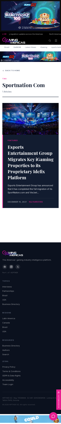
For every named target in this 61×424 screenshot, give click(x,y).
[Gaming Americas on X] (17, 266)
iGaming (43, 47)
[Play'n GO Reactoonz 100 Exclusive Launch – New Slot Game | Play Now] (30, 56)
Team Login (7, 384)
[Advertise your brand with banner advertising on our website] (30, 419)
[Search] (50, 41)
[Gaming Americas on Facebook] (4, 266)
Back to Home (12, 70)
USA (4, 300)
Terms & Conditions (11, 371)
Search (5, 354)
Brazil (6, 47)
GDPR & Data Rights (11, 375)
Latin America (8, 318)
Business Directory (11, 304)
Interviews (7, 286)
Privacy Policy (8, 367)
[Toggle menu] (56, 40)
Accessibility (8, 380)
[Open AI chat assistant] (53, 416)
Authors (6, 350)
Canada (6, 322)
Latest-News (30, 47)
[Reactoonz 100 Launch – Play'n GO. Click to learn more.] (30, 16)
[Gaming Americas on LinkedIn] (11, 266)
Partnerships (8, 291)
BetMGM (17, 47)
